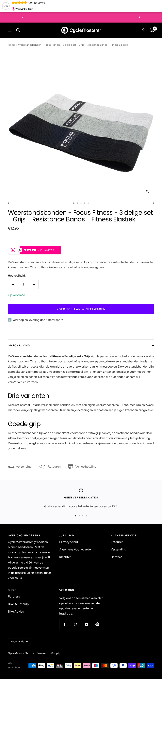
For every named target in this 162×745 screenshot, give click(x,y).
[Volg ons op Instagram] (75, 624)
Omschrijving (19, 345)
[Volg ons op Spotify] (97, 624)
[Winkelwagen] (152, 30)
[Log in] (143, 30)
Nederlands (17, 641)
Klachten (65, 557)
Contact (116, 557)
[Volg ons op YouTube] (86, 624)
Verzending (24, 466)
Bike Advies (16, 611)
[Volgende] (152, 203)
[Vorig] (9, 203)
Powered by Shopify (49, 653)
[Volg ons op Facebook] (64, 624)
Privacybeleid (68, 542)
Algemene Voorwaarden (75, 549)
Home (11, 44)
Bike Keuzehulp (18, 604)
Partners (14, 596)
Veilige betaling (85, 466)
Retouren (54, 466)
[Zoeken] (18, 30)
